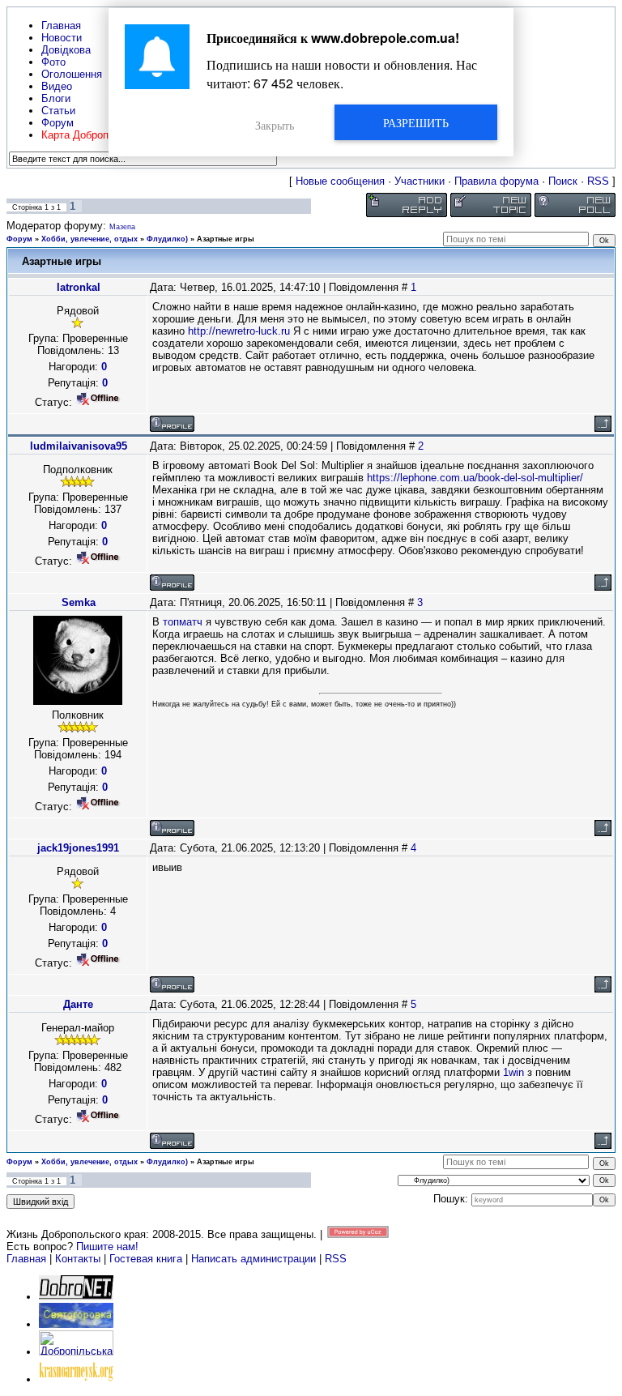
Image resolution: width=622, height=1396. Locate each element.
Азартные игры (225, 239)
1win (513, 1072)
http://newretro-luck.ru (239, 331)
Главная (26, 1259)
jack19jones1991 (78, 848)
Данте (78, 1004)
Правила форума (496, 181)
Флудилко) (167, 239)
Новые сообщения (340, 181)
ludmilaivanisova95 (78, 446)
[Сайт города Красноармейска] (76, 1379)
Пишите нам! (107, 1246)
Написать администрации (255, 1259)
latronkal (78, 287)
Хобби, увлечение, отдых (89, 239)
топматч (182, 622)
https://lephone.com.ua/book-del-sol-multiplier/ (475, 478)
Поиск (562, 181)
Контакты (77, 1259)
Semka (79, 602)
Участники (419, 181)
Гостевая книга (145, 1259)
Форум (19, 239)
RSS (598, 181)
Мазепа (122, 227)
